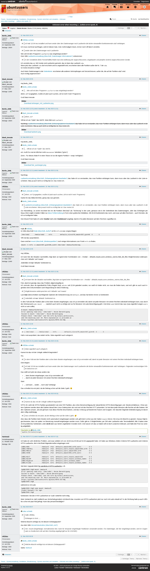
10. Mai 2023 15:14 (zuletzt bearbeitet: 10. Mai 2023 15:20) (39, 341)
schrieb (31, 40)
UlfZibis (25, 40)
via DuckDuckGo (143, 19)
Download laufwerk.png (32, 132)
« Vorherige (120, 28)
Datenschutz (69, 567)
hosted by (4, 2)
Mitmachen (144, 4)
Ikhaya (128, 4)
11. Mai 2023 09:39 (27, 536)
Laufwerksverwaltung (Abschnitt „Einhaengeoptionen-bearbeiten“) (51, 124)
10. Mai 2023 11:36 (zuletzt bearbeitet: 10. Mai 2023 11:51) (39, 186)
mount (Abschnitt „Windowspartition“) (44, 241)
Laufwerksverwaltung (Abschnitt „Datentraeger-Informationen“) (50, 56)
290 (9, 444)
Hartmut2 (5, 437)
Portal (107, 4)
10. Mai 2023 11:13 (27, 137)
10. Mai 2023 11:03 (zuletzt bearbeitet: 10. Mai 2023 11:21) (39, 109)
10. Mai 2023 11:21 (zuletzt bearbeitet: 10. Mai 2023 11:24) (39, 170)
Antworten (8, 31)
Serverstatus (85, 567)
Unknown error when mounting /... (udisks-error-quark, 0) (77, 561)
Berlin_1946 (6, 36)
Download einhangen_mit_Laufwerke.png (38, 103)
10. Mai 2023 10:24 (27, 35)
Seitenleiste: (48, 71)
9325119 (29, 548)
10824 (10, 47)
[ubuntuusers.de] (15, 9)
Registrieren (145, 1)
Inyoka (11, 565)
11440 (10, 92)
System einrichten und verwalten (47, 19)
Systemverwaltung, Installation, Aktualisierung (21, 19)
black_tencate (7, 79)
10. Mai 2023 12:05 (27, 224)
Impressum (77, 567)
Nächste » (143, 28)
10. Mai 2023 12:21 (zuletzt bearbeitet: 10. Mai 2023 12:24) (39, 271)
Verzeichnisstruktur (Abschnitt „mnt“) (44, 525)
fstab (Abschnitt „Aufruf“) (42, 231)
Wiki (121, 4)
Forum (114, 4)
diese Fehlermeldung (55, 213)
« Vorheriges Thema (127, 559)
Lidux (24, 511)
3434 (9, 197)
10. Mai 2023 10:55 (27, 79)
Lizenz (56, 567)
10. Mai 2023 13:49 (27, 324)
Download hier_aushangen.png (35, 165)
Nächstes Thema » (142, 559)
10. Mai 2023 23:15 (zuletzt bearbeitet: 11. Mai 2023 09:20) (39, 393)
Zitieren (143, 35)
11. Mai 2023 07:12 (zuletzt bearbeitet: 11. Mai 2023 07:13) (39, 436)
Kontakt (62, 567)
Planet (135, 4)
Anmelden (137, 1)
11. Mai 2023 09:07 (27, 507)
